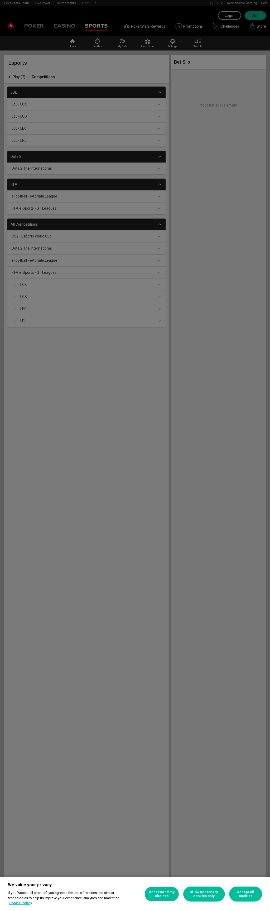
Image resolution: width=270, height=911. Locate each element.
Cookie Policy (20, 903)
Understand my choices (162, 894)
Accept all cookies (245, 894)
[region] (135, 894)
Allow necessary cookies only (204, 894)
